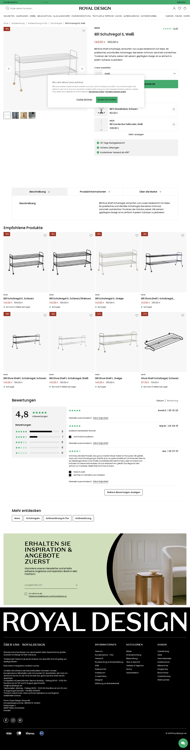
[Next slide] (82, 69)
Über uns (99, 651)
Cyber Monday (164, 676)
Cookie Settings (84, 99)
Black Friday (162, 673)
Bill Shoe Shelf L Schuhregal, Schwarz (25, 378)
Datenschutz (100, 669)
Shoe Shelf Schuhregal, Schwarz (160, 378)
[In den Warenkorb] (174, 109)
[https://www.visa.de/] (9, 733)
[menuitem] (9, 16)
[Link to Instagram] (13, 720)
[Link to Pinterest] (20, 720)
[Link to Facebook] (6, 720)
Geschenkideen (164, 658)
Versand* (99, 658)
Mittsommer (162, 666)
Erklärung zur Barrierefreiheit (107, 683)
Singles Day (162, 669)
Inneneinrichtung (133, 655)
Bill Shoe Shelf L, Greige (108, 378)
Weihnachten (163, 680)
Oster (159, 655)
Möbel (129, 651)
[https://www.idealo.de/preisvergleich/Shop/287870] (41, 733)
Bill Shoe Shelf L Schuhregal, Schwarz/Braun (157, 298)
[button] (181, 2)
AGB (97, 666)
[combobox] (181, 2)
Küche (129, 669)
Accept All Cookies (107, 99)
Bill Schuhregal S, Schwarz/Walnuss (70, 298)
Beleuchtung (132, 658)
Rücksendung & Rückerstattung (109, 662)
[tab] (39, 192)
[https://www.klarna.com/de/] (30, 733)
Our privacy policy (96, 91)
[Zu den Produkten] (136, 109)
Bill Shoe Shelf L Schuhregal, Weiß (68, 378)
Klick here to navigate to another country (21, 666)
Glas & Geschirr (133, 662)
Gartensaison (163, 662)
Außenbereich (132, 673)
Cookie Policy (101, 676)
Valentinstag (163, 651)
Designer (99, 680)
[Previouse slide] (9, 69)
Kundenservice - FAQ (104, 655)
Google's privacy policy (115, 91)
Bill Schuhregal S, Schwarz (19, 298)
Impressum (100, 673)
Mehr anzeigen (136, 134)
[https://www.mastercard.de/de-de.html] (18, 733)
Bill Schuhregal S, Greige (109, 298)
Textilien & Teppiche (135, 666)
